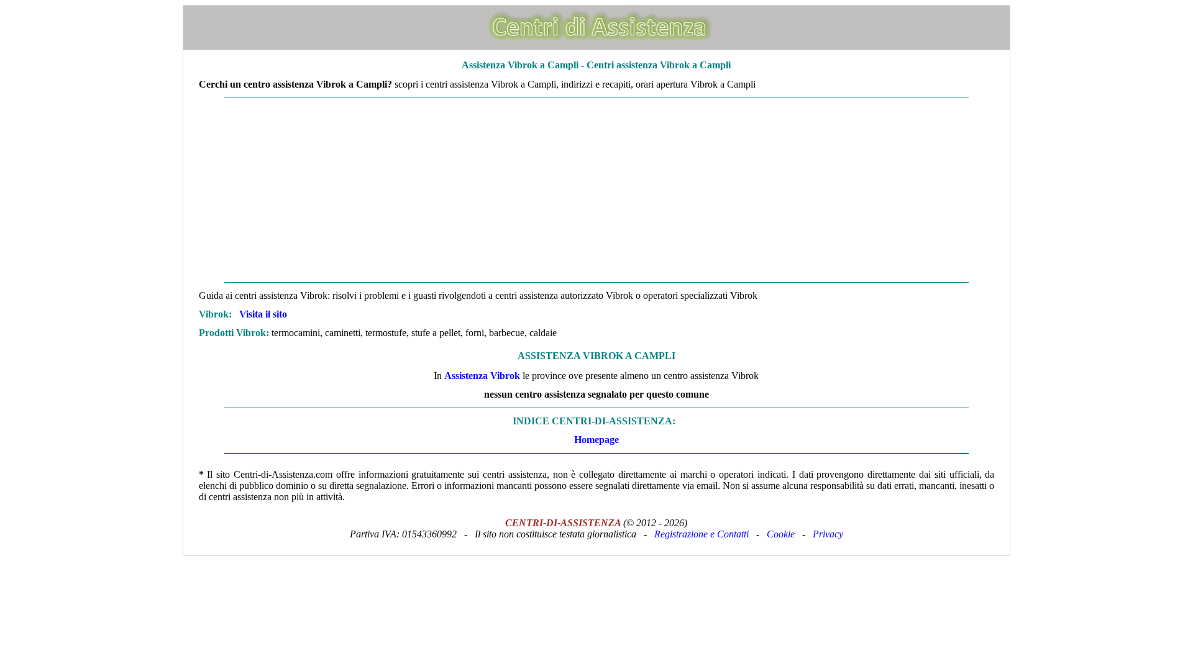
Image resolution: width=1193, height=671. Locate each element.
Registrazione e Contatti (701, 534)
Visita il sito (263, 314)
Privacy (828, 534)
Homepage (596, 439)
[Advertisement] (596, 190)
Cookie (781, 534)
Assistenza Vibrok (482, 375)
